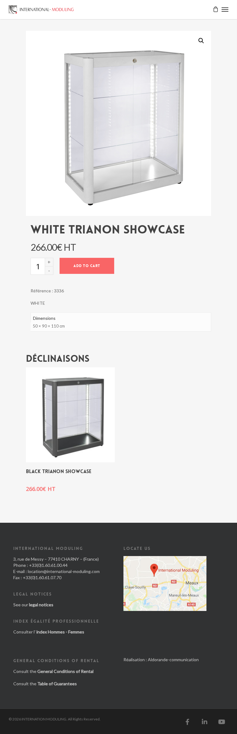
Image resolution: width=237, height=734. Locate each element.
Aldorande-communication (173, 659)
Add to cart (86, 265)
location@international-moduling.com (64, 571)
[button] (201, 40)
